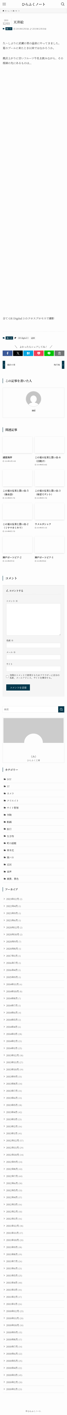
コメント (12, 600)
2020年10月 (14, 934)
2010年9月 (14, 1332)
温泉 (33, 338)
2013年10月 (14, 1069)
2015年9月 (13, 977)
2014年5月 (13, 1019)
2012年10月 (15, 1154)
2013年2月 (14, 1126)
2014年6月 (13, 1012)
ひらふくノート (33, 4)
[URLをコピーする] (59, 353)
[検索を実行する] (61, 709)
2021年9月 (13, 913)
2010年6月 (14, 1353)
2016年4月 (13, 970)
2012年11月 (14, 1147)
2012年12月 (15, 1140)
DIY (9, 779)
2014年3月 (14, 1034)
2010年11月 (14, 1318)
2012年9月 (14, 1161)
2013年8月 (14, 1083)
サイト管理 (12, 807)
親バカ (8, 28)
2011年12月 (14, 1225)
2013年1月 (14, 1133)
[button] (7, 353)
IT (8, 786)
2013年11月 (14, 1062)
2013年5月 (14, 1105)
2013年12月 (14, 1055)
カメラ (10, 793)
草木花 (10, 850)
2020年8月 (13, 948)
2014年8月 (13, 998)
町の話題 (11, 843)
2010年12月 (15, 1311)
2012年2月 (14, 1211)
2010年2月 (14, 1382)
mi (33, 410)
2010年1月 (14, 1389)
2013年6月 (14, 1097)
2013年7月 (14, 1090)
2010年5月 (14, 1360)
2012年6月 (14, 1183)
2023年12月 (14, 898)
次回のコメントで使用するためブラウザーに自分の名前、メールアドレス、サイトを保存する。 (35, 676)
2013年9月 (14, 1076)
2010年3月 (14, 1375)
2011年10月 (14, 1240)
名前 (9, 640)
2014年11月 (14, 984)
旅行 (9, 829)
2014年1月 (14, 1048)
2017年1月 (13, 955)
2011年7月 (14, 1261)
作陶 (9, 814)
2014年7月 (13, 1005)
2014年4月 (13, 1026)
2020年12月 (14, 927)
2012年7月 (14, 1176)
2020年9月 (13, 941)
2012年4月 (14, 1197)
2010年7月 (14, 1346)
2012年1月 (14, 1218)
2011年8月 (14, 1254)
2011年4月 (14, 1282)
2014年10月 (14, 991)
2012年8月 (14, 1169)
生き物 (10, 836)
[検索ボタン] (63, 4)
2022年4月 (13, 906)
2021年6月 (13, 920)
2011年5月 (14, 1275)
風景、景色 (13, 878)
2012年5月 (14, 1190)
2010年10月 (14, 1325)
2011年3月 (14, 1289)
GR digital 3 (23, 338)
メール (11, 652)
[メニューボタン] (4, 4)
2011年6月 (14, 1268)
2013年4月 (14, 1112)
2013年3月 (14, 1119)
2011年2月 (14, 1296)
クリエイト (13, 800)
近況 (9, 864)
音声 (9, 871)
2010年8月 (14, 1339)
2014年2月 (14, 1041)
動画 (9, 822)
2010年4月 (14, 1367)
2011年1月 (14, 1304)
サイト (9, 663)
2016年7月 (13, 962)
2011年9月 (14, 1247)
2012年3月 (14, 1204)
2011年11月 (14, 1232)
